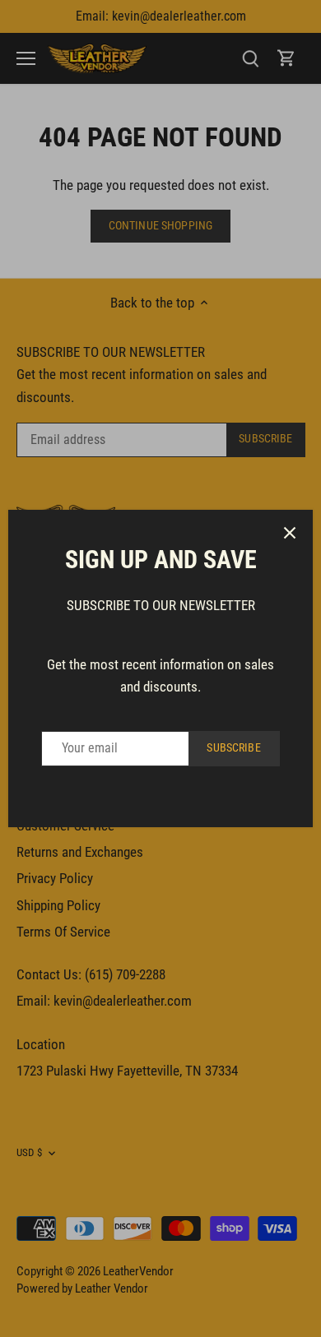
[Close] (290, 533)
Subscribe (233, 748)
